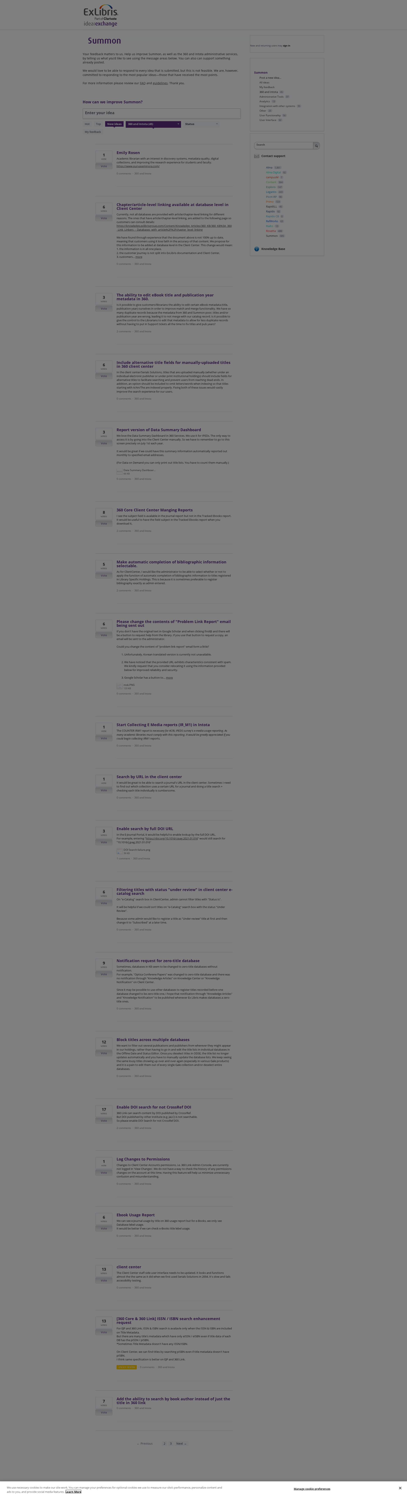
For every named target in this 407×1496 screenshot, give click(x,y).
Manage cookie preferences (312, 1489)
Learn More (73, 1491)
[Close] (400, 1488)
